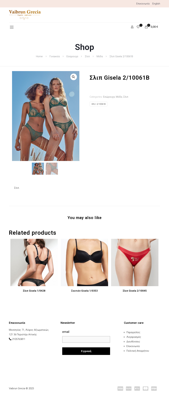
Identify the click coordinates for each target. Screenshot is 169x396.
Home (39, 56)
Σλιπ (87, 56)
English (156, 3)
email (65, 331)
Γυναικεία (55, 56)
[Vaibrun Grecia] (25, 14)
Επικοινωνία (143, 3)
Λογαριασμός (133, 336)
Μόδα (100, 56)
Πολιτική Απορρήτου (137, 350)
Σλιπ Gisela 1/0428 (34, 290)
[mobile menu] (12, 27)
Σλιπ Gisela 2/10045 (135, 290)
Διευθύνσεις (133, 341)
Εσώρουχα (72, 56)
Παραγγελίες (133, 332)
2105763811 (18, 339)
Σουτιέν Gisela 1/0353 (84, 290)
